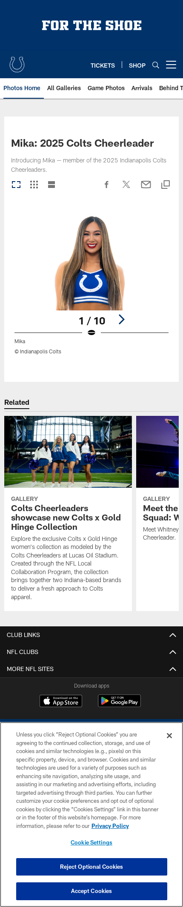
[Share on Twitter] (126, 189)
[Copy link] (165, 185)
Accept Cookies (91, 890)
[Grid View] (34, 185)
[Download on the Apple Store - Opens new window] (61, 702)
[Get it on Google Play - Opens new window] (119, 705)
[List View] (51, 185)
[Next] (121, 319)
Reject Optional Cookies (91, 866)
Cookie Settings (91, 842)
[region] (91, 814)
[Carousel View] (16, 185)
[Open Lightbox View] (91, 289)
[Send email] (146, 189)
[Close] (169, 735)
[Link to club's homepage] (17, 61)
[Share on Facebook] (106, 189)
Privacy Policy (110, 825)
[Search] (155, 65)
